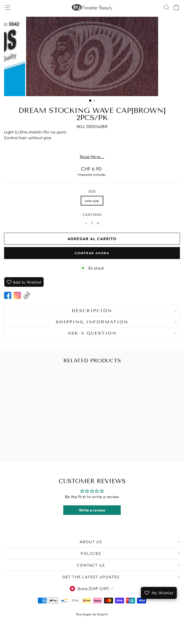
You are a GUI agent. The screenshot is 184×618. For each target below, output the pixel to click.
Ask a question (92, 333)
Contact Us (91, 565)
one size (92, 200)
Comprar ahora (92, 253)
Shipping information (92, 322)
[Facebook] (7, 295)
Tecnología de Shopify (92, 614)
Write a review (92, 510)
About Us (91, 541)
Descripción (92, 310)
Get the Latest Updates (91, 576)
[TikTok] (26, 295)
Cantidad (92, 214)
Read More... (92, 156)
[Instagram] (17, 295)
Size (92, 191)
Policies (91, 553)
